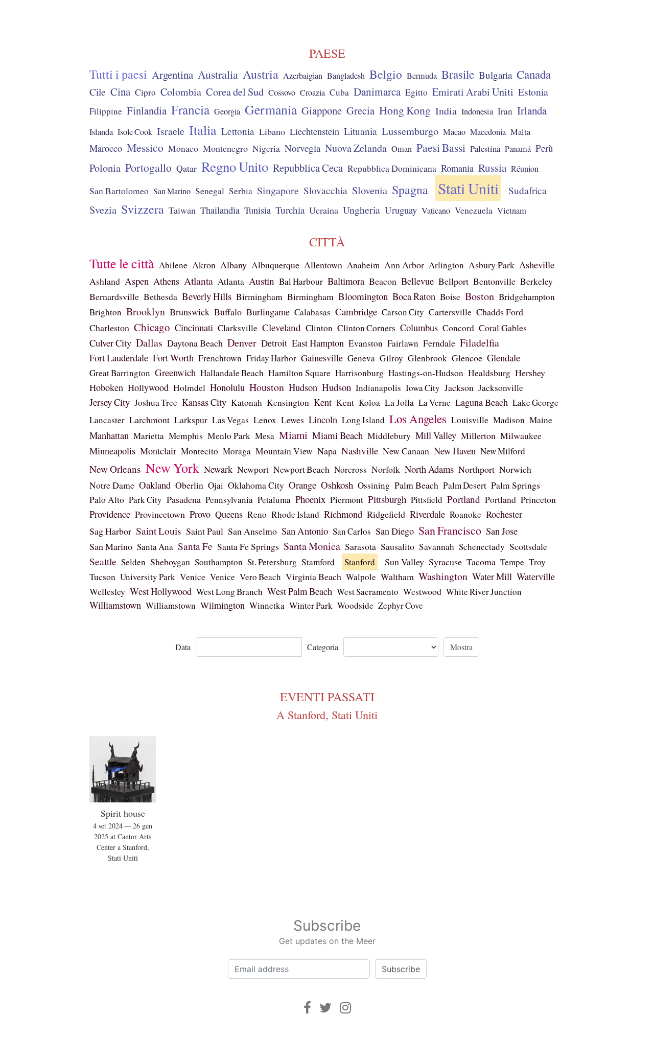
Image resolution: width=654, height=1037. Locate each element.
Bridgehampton (527, 297)
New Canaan (406, 451)
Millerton (478, 435)
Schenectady (482, 546)
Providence (109, 514)
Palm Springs (515, 485)
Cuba (339, 92)
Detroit (274, 343)
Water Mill (492, 576)
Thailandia (220, 210)
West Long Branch (229, 591)
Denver (241, 343)
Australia (218, 74)
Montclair (158, 451)
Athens (166, 281)
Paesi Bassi (440, 147)
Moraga (237, 451)
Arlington (446, 265)
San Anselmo (252, 531)
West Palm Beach (299, 591)
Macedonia (488, 131)
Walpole (361, 577)
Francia (190, 109)
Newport (253, 469)
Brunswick (189, 312)
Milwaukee (521, 435)
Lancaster (107, 420)
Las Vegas (230, 420)
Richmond (343, 514)
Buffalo (228, 312)
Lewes (292, 419)
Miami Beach (337, 435)
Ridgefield (386, 514)
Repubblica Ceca (308, 167)
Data (183, 646)
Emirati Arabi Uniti (472, 92)
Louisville (469, 420)
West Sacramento (368, 591)
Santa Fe (195, 546)
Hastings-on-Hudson (425, 373)
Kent (323, 402)
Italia (203, 130)
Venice (192, 577)
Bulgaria (495, 74)
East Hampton (318, 343)
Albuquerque (275, 265)
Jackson (459, 387)
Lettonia (237, 131)
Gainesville (322, 358)
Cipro (145, 92)
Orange (302, 484)
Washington (443, 576)
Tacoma (481, 562)
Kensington (288, 402)
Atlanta (198, 281)
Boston (479, 296)
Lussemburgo (410, 131)
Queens (229, 514)
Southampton (219, 562)
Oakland (155, 484)
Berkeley (536, 281)
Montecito (199, 451)
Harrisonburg (359, 373)
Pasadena (184, 499)
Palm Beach (416, 485)
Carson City (403, 312)
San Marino (172, 191)
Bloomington (363, 296)
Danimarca (377, 91)
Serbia (240, 191)
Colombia (180, 92)
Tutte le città (121, 263)
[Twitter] (325, 1008)
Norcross (350, 469)
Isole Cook (135, 131)
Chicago (152, 327)
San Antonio (305, 530)
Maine (540, 420)
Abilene (173, 265)
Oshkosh (337, 484)
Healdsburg (489, 372)
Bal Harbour (301, 281)
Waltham (397, 576)
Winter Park (311, 605)
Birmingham (259, 297)
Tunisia (257, 210)
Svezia (102, 209)
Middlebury (389, 435)
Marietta (148, 436)
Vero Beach (260, 577)
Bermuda (422, 75)
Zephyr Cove (400, 605)
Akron (204, 265)
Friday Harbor (271, 358)
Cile (97, 91)
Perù (544, 148)
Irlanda (532, 110)
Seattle (102, 561)
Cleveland (281, 327)
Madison (509, 420)
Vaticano (436, 210)
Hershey (530, 372)
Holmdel (189, 388)
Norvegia (302, 148)
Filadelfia (479, 343)
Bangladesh (346, 75)
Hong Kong (405, 110)
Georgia (227, 111)
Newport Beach (301, 469)
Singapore (278, 190)
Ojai (215, 485)
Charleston (109, 327)
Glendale (503, 357)
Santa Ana (155, 546)
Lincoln (323, 419)
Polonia (105, 168)
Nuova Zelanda (356, 148)
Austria (260, 74)
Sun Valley (404, 562)
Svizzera (142, 209)
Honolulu (227, 387)
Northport (476, 469)
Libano (272, 131)
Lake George (535, 402)
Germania (271, 109)
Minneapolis (112, 451)
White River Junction (484, 591)
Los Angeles (418, 418)
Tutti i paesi (118, 74)
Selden (133, 562)
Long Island (363, 420)
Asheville (536, 265)
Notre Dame (111, 485)
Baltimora (346, 280)
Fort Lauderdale (118, 358)
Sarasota (360, 546)
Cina (120, 91)
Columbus (419, 327)
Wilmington (222, 605)
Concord (458, 328)
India (446, 111)
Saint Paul (204, 531)
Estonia (533, 92)
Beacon (382, 281)
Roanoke (465, 514)
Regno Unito (234, 166)
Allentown (323, 265)
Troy (537, 562)
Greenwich (175, 372)
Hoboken (106, 387)
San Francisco (449, 530)
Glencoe (467, 358)
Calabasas (312, 312)
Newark (218, 469)
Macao (454, 131)
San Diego (395, 531)
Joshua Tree (155, 402)
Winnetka (267, 605)
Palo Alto (106, 499)
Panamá (518, 148)
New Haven (455, 450)
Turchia (290, 209)
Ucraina (323, 210)
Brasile (457, 74)
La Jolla (399, 402)
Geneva (361, 358)
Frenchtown (220, 358)
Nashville (359, 450)
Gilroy (391, 358)
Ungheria (361, 209)
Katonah (246, 402)
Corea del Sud (235, 92)
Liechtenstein (314, 131)
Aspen (137, 280)
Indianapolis (378, 388)
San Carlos (352, 531)
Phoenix (310, 499)
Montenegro (225, 148)
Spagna (410, 189)
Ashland (104, 281)
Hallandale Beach (232, 373)
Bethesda (160, 296)
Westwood (422, 591)
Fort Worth (173, 357)
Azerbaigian (302, 75)
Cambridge (356, 311)
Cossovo (281, 92)
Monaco (183, 148)
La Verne (434, 402)
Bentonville (494, 281)
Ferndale (439, 343)
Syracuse (445, 562)
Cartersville (450, 312)
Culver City (110, 342)
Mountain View (284, 451)
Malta (520, 131)
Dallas (149, 343)
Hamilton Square (299, 373)
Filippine (105, 111)
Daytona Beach (195, 343)
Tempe (512, 562)
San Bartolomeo (119, 191)
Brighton (105, 312)
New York (172, 467)
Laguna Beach (481, 402)
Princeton (538, 499)
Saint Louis (158, 530)
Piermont (346, 499)
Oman (401, 148)
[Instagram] (345, 1008)
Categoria (322, 646)
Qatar (186, 168)
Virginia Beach (313, 576)
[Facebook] (307, 1008)
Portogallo (148, 167)
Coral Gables (503, 327)
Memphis (186, 436)
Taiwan (182, 210)
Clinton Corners (366, 328)
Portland (463, 499)
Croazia (312, 92)
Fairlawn (402, 343)
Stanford (359, 562)
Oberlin (189, 485)
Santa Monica (312, 546)
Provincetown (160, 514)
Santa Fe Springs (248, 546)
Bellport (453, 281)
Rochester (504, 514)
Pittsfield (426, 499)
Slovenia (369, 190)
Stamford (318, 562)
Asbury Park (492, 265)
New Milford (502, 451)
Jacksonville (500, 388)
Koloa (369, 402)
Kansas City (204, 402)
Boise (450, 297)
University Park (147, 577)
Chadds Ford (499, 312)
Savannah (436, 546)
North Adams (429, 469)
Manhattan (109, 435)
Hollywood (148, 387)
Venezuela (474, 210)
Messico (145, 147)
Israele (170, 131)
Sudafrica (527, 190)
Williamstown (115, 605)
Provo (200, 514)
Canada (534, 74)
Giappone (321, 110)
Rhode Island (295, 514)
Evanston (365, 343)
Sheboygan (170, 562)
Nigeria (266, 148)
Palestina (485, 148)
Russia (492, 167)
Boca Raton (413, 296)
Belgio (385, 74)
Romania (457, 168)
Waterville (536, 576)
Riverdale (427, 514)
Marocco (105, 148)
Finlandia (147, 110)
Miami (293, 435)
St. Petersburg (272, 562)
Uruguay (401, 209)
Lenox (264, 420)
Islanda (101, 131)
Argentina (172, 74)
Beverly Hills (206, 296)
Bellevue (417, 281)
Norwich (515, 469)
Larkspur (190, 419)
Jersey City (109, 402)
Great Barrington (119, 373)
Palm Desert (464, 485)
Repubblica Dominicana (391, 168)
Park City (145, 499)
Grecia (360, 110)
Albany (233, 265)
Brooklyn (145, 311)
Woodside (355, 605)
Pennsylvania (229, 499)
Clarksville (238, 328)
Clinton (319, 328)
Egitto (416, 92)
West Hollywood (161, 591)
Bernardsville (114, 296)
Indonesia (477, 111)
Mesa (264, 436)
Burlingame (268, 312)
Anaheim (363, 265)
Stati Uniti (468, 188)
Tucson (102, 577)
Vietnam (511, 210)
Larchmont (149, 419)
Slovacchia (325, 190)
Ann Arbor (404, 265)
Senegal (209, 191)
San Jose (502, 531)
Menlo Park (228, 436)
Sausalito (397, 546)
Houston (266, 387)
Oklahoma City (256, 485)
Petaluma (274, 499)
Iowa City (423, 388)
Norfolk (385, 469)
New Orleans (115, 469)
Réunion (525, 168)
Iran (505, 111)
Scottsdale (528, 546)
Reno (257, 514)
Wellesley (107, 591)
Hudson (303, 387)
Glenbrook (427, 358)
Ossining (374, 485)
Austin (261, 280)
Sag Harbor (110, 531)
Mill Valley (435, 435)
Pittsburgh (387, 499)
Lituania (360, 130)
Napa (327, 451)
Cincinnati (194, 327)
